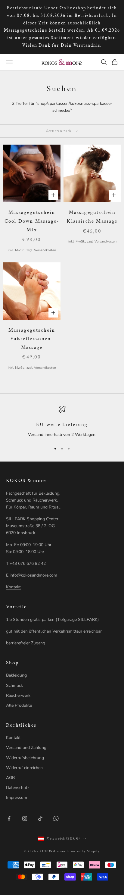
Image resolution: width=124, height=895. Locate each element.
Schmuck (14, 685)
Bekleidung (16, 675)
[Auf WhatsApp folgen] (56, 818)
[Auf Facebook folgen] (9, 818)
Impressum (16, 797)
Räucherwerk (18, 695)
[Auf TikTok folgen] (40, 818)
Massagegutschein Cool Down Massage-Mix (32, 221)
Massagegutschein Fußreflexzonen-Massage (31, 339)
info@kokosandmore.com (33, 575)
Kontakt (13, 587)
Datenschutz (17, 787)
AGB (10, 778)
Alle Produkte (19, 705)
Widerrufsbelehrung (25, 758)
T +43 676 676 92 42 (26, 563)
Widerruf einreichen (24, 768)
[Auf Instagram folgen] (25, 818)
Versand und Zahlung (26, 747)
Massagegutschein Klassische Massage (92, 216)
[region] (62, 422)
